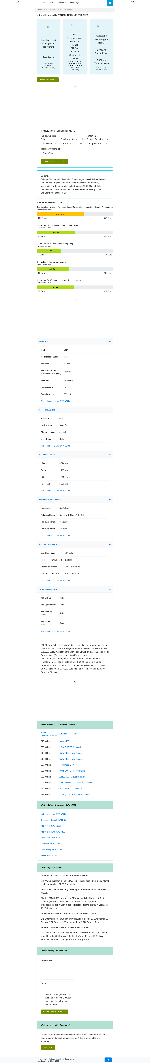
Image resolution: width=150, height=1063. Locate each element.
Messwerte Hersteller (48, 544)
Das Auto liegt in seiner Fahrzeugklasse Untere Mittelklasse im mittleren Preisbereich (75, 207)
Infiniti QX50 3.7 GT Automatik (72, 771)
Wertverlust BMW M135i (51, 838)
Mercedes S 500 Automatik (70, 789)
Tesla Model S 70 (66, 765)
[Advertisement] (17, 39)
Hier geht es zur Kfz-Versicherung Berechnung (75, 67)
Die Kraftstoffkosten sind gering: (51, 262)
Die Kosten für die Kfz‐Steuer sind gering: (55, 244)
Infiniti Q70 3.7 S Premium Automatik (74, 795)
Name (43, 983)
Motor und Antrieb (47, 410)
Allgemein (43, 341)
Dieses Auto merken (47, 80)
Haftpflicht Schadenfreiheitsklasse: (98, 138)
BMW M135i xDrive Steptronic (71, 753)
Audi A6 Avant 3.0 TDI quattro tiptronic (75, 783)
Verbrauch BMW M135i (50, 844)
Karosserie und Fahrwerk (50, 500)
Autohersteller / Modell (69, 734)
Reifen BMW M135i (49, 856)
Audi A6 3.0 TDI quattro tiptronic (72, 777)
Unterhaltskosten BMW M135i (53, 814)
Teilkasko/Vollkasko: (50, 149)
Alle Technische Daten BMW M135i (55, 401)
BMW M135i (64, 741)
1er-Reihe (52, 9)
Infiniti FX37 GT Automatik (70, 747)
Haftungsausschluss (56, 1059)
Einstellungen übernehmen (54, 161)
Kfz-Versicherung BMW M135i (53, 832)
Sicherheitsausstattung (49, 589)
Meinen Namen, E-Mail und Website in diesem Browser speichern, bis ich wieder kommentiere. (58, 999)
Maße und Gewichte (47, 455)
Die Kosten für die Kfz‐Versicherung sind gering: (58, 225)
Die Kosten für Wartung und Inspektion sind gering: (59, 280)
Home (40, 9)
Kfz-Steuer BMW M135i (51, 826)
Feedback (48, 1047)
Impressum (42, 1059)
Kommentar (46, 960)
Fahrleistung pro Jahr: (48, 138)
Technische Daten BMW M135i (53, 820)
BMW (45, 9)
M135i (59, 9)
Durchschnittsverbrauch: (72, 139)
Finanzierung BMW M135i (51, 850)
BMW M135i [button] (67, 9)
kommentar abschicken (54, 1012)
